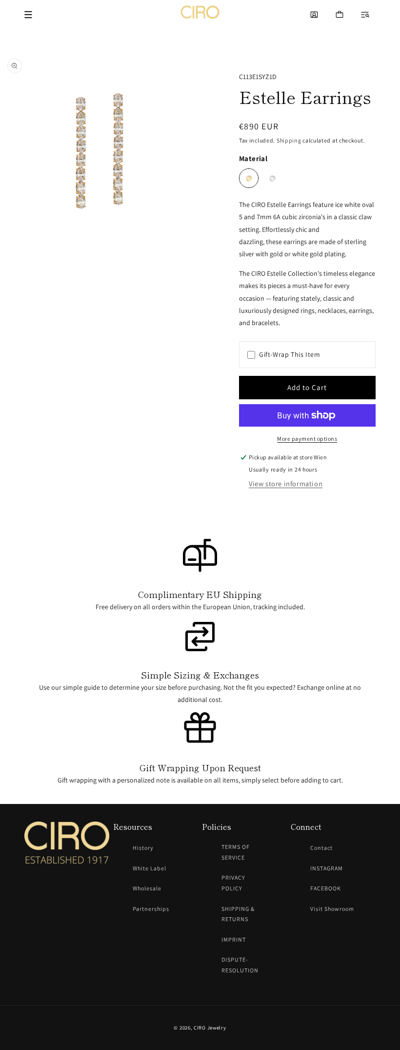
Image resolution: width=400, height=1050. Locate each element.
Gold (249, 178)
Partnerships (151, 908)
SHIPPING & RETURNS (238, 914)
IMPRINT (233, 939)
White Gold (272, 178)
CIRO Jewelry (210, 1027)
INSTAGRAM (326, 868)
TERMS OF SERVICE (235, 852)
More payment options (307, 438)
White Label (149, 868)
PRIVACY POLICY (233, 883)
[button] (365, 15)
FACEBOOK (325, 888)
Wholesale (147, 888)
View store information (285, 483)
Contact (321, 847)
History (143, 847)
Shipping (289, 140)
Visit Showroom (332, 908)
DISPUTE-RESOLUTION (240, 965)
